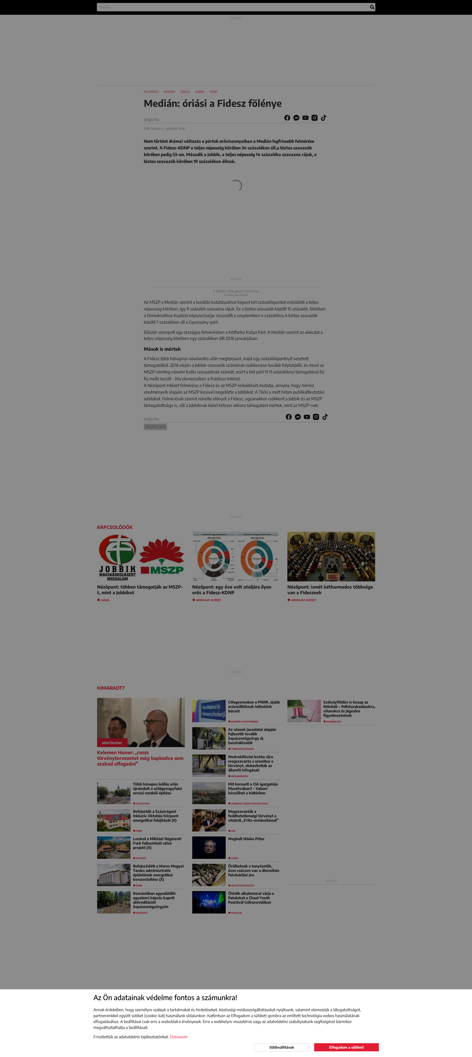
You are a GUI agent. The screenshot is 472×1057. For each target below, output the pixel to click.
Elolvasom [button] (179, 1036)
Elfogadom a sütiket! (346, 1047)
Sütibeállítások (281, 1047)
